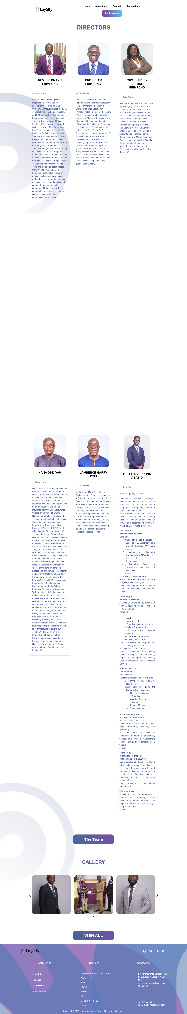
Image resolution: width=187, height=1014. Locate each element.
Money (84, 978)
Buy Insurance (112, 13)
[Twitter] (151, 951)
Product (117, 6)
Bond (83, 982)
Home (87, 6)
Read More (40, 93)
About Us (100, 6)
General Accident (89, 1001)
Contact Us (132, 6)
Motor (84, 1005)
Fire (83, 996)
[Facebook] (144, 951)
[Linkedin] (157, 951)
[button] (101, 6)
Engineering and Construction (95, 973)
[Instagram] (164, 951)
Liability (85, 987)
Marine (84, 991)
